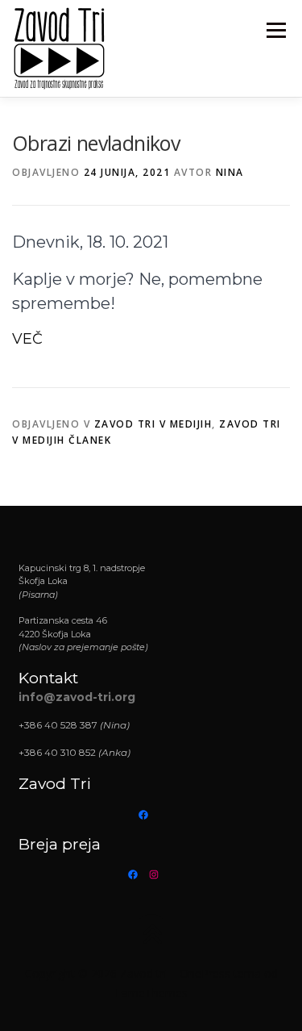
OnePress (205, 973)
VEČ (27, 339)
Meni (273, 30)
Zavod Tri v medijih (153, 424)
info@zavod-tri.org (77, 697)
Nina (230, 172)
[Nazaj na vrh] (151, 936)
